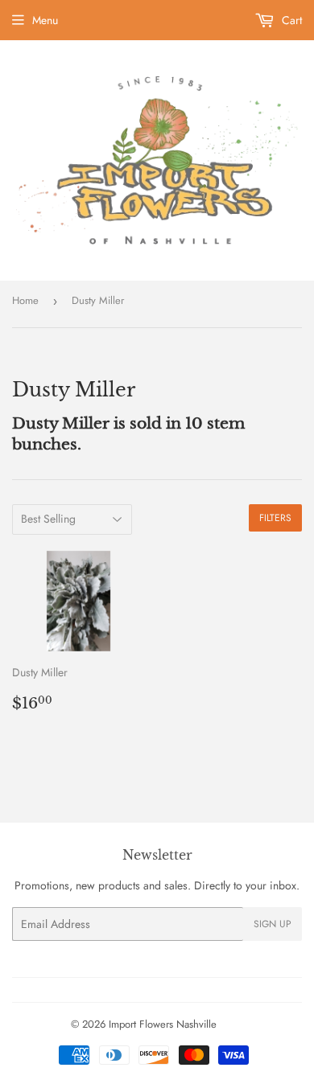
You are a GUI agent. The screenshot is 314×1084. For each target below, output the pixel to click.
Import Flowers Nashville (163, 1024)
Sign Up (272, 924)
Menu (45, 20)
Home (25, 300)
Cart (290, 20)
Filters (275, 518)
